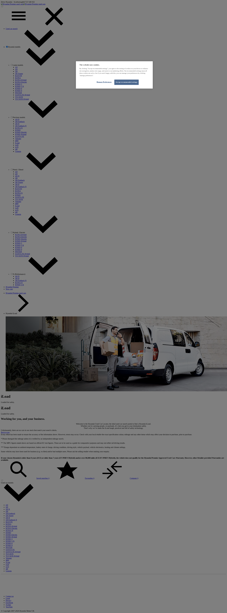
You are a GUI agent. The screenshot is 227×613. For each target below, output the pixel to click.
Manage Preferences (104, 82)
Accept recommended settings (126, 82)
